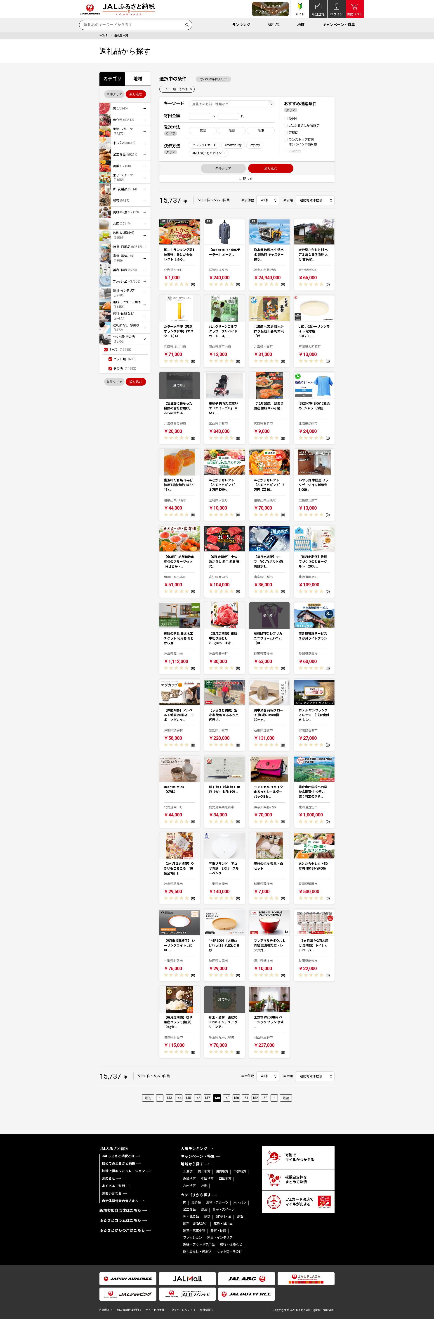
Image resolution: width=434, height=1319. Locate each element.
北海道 (188, 1171)
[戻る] (159, 1098)
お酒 (240, 1216)
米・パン (240, 1202)
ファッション (192, 1237)
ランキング (241, 25)
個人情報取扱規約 (128, 1310)
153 (264, 1098)
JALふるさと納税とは (118, 1156)
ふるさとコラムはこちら (120, 1220)
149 (226, 1098)
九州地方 (189, 1185)
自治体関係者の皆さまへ (120, 1201)
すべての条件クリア (213, 79)
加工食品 (189, 1209)
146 (197, 1098)
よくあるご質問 (113, 1186)
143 (169, 1098)
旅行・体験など (231, 1244)
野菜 (204, 1209)
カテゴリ (112, 78)
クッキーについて (182, 1310)
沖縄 (204, 1185)
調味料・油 (223, 1216)
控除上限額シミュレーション (123, 1171)
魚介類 (196, 1202)
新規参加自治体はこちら (120, 1210)
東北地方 (204, 1171)
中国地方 (207, 1178)
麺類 (207, 1216)
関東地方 (222, 1171)
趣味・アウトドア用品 (199, 1244)
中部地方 (240, 1171)
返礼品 (273, 25)
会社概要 (205, 1310)
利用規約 (104, 1310)
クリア (170, 133)
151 (245, 1098)
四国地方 (225, 1178)
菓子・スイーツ (223, 1209)
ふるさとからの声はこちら (122, 1230)
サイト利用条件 (155, 1310)
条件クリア (114, 94)
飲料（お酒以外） (195, 1223)
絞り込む (136, 94)
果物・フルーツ (217, 1202)
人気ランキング (194, 1149)
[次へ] (274, 1098)
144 (179, 1098)
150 (236, 1098)
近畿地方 (189, 1178)
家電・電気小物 (194, 1230)
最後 (286, 1098)
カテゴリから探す (196, 1195)
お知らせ (108, 1178)
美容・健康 (218, 1230)
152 (255, 1098)
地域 (300, 25)
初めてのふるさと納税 (118, 1163)
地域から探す (192, 1164)
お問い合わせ (112, 1193)
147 (207, 1098)
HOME (103, 35)
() (193, 284)
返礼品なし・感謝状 (197, 1251)
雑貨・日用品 (223, 1223)
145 (188, 1098)
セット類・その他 (176, 89)
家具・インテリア (220, 1237)
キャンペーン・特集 (339, 25)
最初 (148, 1098)
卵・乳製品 (191, 1216)
